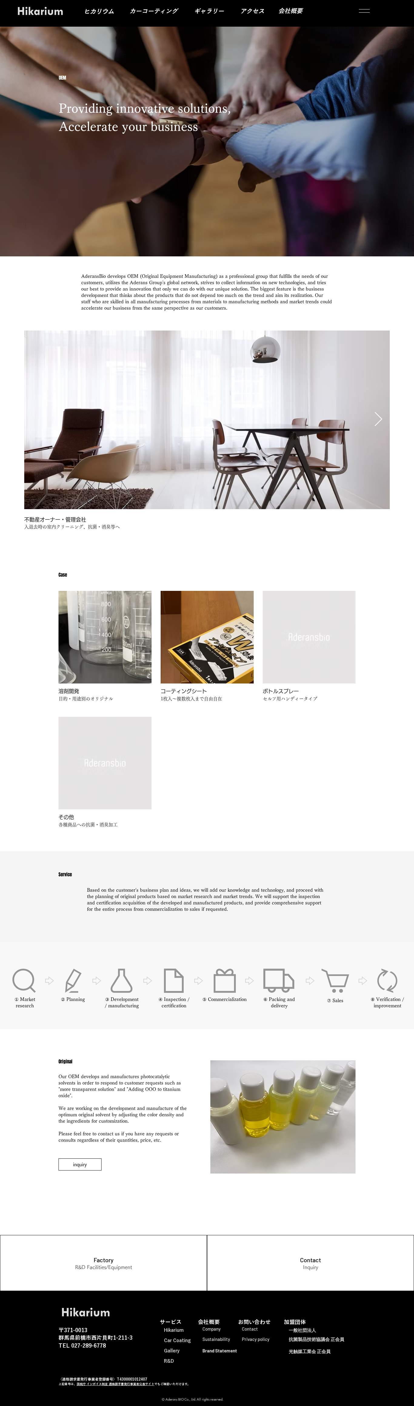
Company (211, 1329)
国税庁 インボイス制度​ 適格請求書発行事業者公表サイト (115, 1383)
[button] (364, 11)
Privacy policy (255, 1339)
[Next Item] (378, 420)
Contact (250, 1329)
